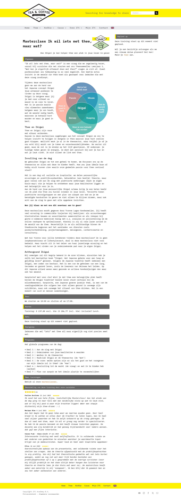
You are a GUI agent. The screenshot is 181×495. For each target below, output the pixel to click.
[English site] (113, 28)
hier (126, 55)
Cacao (86, 486)
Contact (106, 486)
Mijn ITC (96, 486)
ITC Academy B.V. (41, 492)
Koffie (78, 486)
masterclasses (49, 382)
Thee (70, 486)
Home (63, 486)
